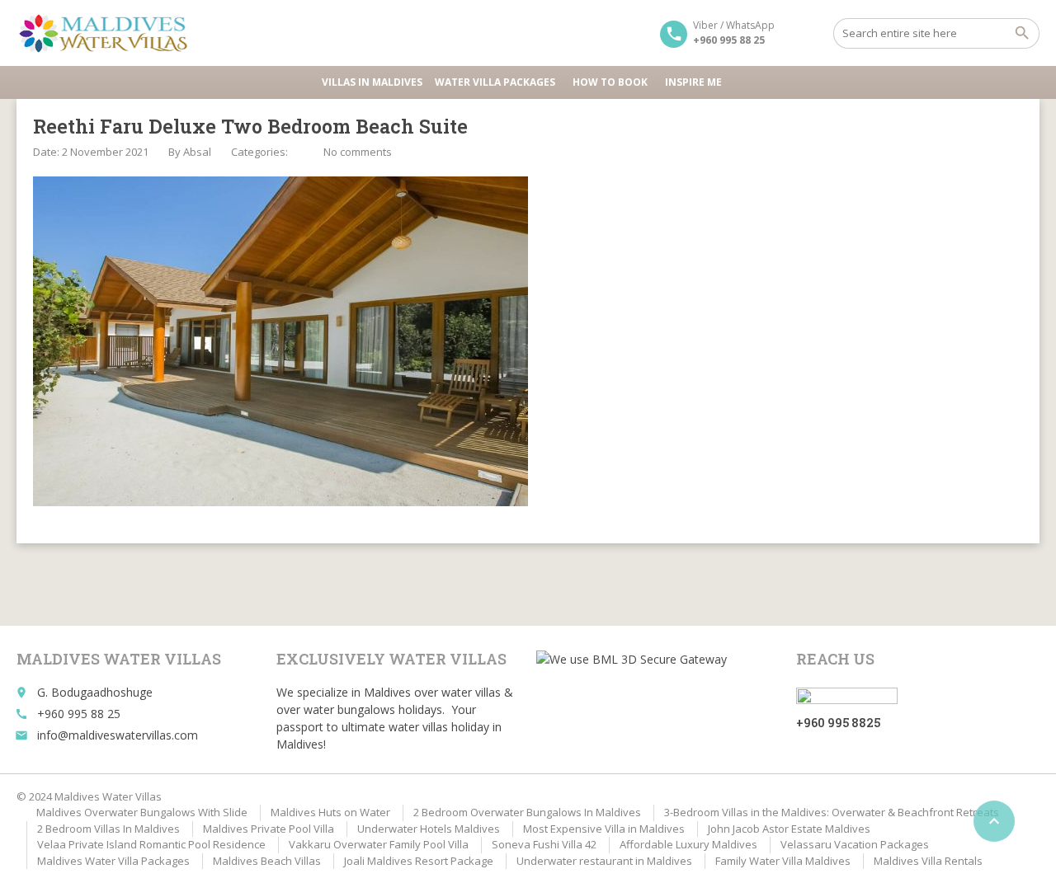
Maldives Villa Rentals (928, 860)
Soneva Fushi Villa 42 (544, 844)
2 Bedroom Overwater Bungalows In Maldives (527, 812)
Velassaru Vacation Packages (854, 844)
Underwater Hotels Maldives (428, 828)
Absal (197, 151)
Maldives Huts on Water (330, 812)
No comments (357, 151)
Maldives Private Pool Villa (268, 828)
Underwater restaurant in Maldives (604, 860)
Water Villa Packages (495, 82)
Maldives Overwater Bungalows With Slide (142, 812)
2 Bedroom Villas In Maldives (108, 828)
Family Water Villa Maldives (783, 860)
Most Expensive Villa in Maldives (604, 828)
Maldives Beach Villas (267, 860)
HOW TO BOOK (610, 82)
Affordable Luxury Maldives (688, 844)
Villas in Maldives (372, 82)
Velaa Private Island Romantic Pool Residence (151, 844)
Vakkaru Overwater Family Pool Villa (379, 844)
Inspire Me (693, 82)
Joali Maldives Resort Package (418, 860)
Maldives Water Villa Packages (113, 860)
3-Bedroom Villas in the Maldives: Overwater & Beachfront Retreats (831, 812)
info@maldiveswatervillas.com (117, 735)
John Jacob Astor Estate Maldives (789, 828)
